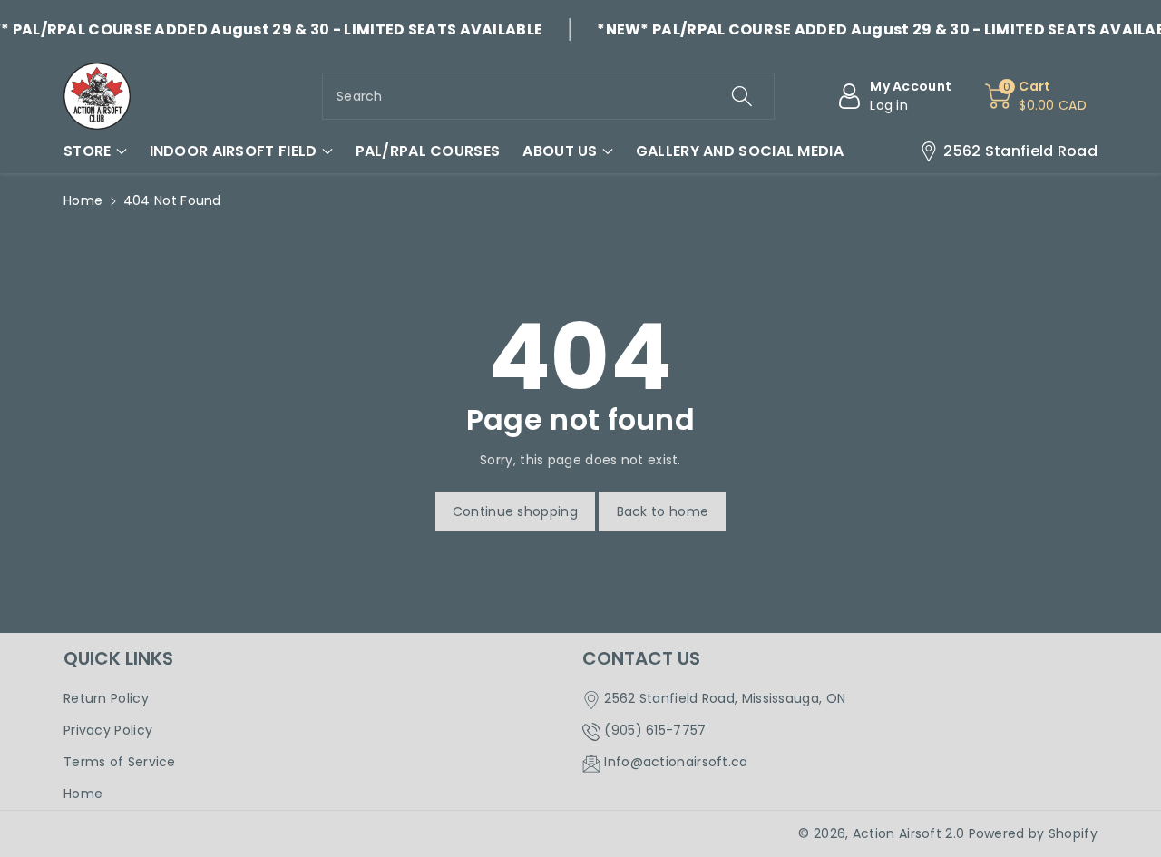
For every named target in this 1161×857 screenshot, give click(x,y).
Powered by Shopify (1033, 833)
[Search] (741, 96)
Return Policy (106, 698)
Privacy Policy (107, 730)
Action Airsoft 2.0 (908, 833)
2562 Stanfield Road (1020, 151)
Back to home (663, 511)
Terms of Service (119, 762)
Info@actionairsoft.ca (675, 762)
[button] (95, 151)
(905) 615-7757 (655, 730)
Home (82, 200)
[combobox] (548, 96)
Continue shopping (515, 511)
